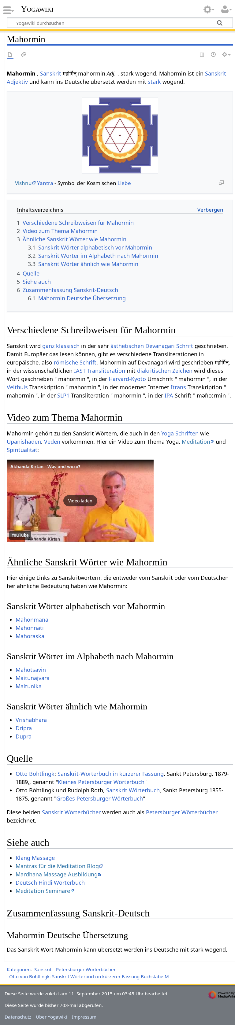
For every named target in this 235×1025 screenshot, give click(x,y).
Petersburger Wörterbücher (182, 812)
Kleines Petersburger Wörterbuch (101, 782)
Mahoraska (30, 636)
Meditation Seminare (43, 890)
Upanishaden (24, 441)
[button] (80, 501)
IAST (80, 370)
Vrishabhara (31, 719)
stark (154, 81)
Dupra (24, 736)
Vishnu (23, 183)
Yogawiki (37, 9)
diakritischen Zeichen (164, 370)
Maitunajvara (33, 678)
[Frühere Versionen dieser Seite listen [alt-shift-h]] (213, 54)
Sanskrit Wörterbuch (133, 790)
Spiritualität (22, 449)
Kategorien (19, 969)
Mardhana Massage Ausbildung (57, 874)
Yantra (45, 183)
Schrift (184, 346)
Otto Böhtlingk (35, 773)
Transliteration (106, 370)
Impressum (84, 1017)
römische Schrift (75, 362)
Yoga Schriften (180, 433)
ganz (48, 346)
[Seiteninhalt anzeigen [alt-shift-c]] (10, 54)
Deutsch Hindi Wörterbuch (50, 882)
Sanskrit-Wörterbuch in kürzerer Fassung (111, 773)
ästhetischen (127, 346)
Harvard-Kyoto (127, 379)
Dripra (24, 728)
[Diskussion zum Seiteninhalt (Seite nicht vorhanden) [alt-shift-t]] (24, 54)
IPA (169, 395)
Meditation (196, 441)
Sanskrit (50, 73)
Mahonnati (30, 627)
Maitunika (29, 686)
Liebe (124, 183)
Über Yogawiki (51, 1017)
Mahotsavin (31, 669)
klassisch (68, 346)
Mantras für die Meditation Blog (57, 866)
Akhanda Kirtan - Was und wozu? (45, 466)
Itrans (178, 387)
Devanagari (160, 346)
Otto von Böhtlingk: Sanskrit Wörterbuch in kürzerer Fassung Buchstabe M (89, 976)
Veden (52, 441)
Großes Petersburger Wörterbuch (99, 798)
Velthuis (17, 387)
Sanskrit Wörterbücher (71, 812)
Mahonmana (32, 619)
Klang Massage (35, 857)
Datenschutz (18, 1017)
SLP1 (63, 395)
